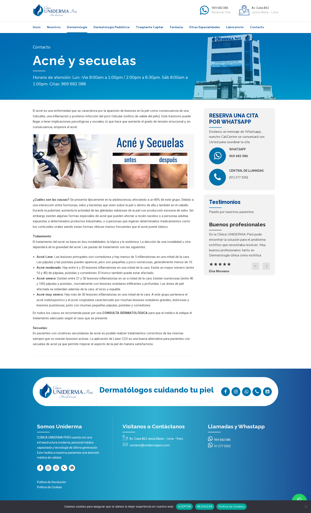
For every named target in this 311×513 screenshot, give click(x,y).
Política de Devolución (51, 482)
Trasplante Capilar (150, 27)
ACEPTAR (184, 506)
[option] (239, 248)
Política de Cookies (49, 487)
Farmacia (176, 27)
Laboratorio (235, 27)
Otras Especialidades (204, 27)
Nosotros (54, 27)
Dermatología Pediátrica (111, 27)
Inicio (37, 27)
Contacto (257, 27)
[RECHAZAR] (306, 507)
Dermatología (77, 27)
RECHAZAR (204, 506)
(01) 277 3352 (238, 177)
